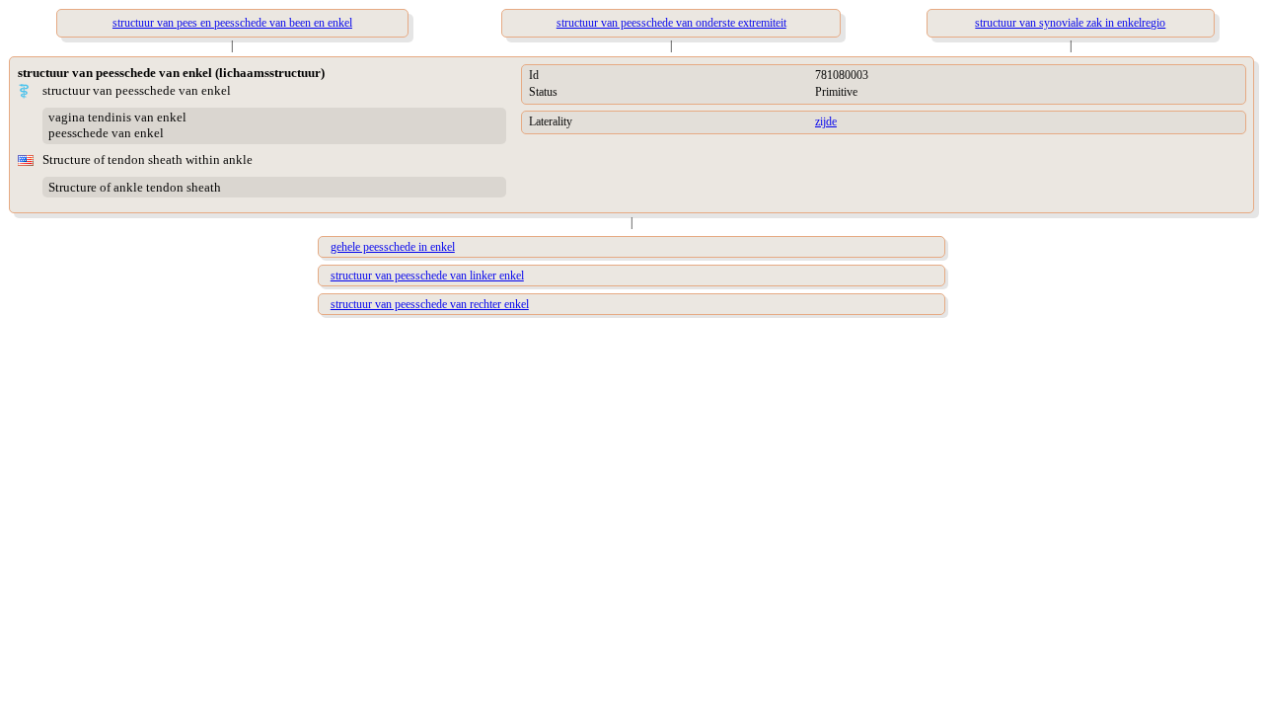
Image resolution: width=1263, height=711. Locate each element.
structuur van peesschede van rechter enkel (430, 304)
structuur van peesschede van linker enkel (427, 275)
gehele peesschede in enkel (393, 247)
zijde (826, 121)
